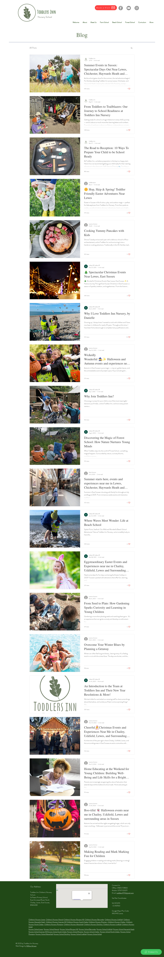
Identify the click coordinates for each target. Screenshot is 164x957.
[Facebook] (120, 8)
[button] (132, 48)
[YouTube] (129, 8)
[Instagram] (137, 8)
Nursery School (45, 17)
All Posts (33, 47)
